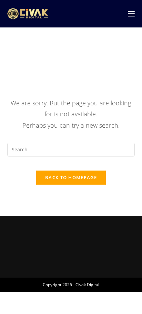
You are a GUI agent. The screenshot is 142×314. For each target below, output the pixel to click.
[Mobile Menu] (131, 14)
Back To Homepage (71, 177)
